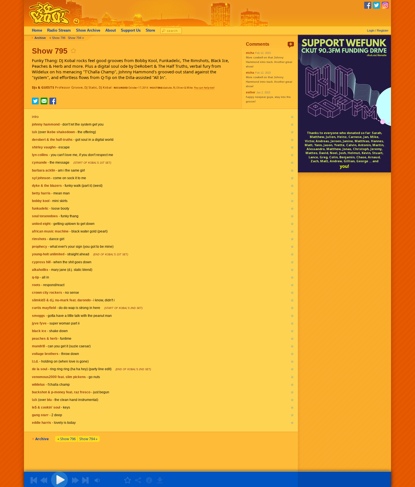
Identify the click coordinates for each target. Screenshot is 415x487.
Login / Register (377, 30)
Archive (88, 30)
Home (37, 30)
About (110, 30)
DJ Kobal (105, 87)
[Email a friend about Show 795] (44, 101)
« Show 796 (57, 38)
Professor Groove (69, 87)
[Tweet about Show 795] (35, 103)
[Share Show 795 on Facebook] (52, 103)
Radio (59, 30)
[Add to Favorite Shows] (73, 50)
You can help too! (204, 87)
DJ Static (90, 87)
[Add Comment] (290, 44)
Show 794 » (76, 38)
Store (150, 30)
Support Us (131, 30)
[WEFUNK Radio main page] (46, 25)
